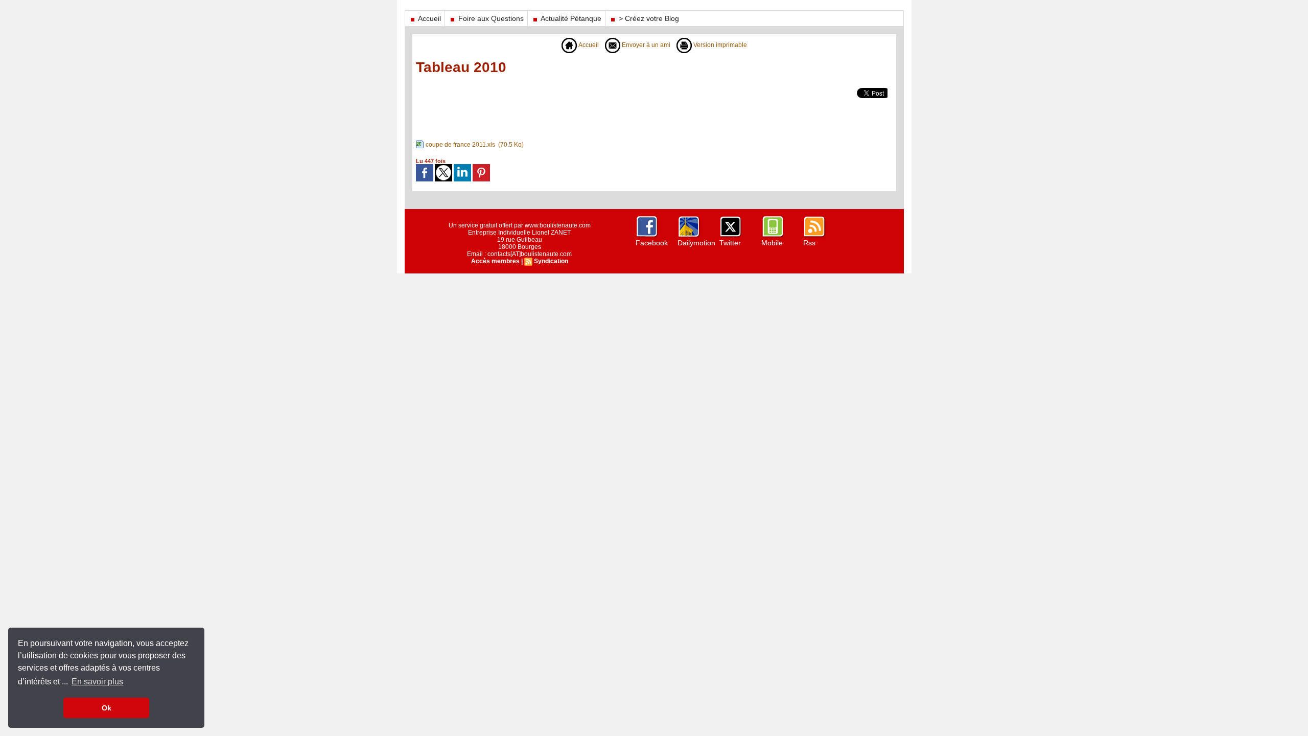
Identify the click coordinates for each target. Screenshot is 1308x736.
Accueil (428, 18)
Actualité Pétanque (570, 18)
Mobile (772, 243)
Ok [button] (106, 708)
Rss (809, 243)
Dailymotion (696, 243)
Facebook (652, 243)
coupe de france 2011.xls (460, 144)
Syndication (551, 261)
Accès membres (495, 261)
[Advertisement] (692, 111)
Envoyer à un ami (645, 45)
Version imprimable (719, 45)
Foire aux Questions (490, 18)
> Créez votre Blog (648, 18)
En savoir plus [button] (97, 681)
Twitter (730, 243)
